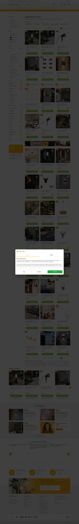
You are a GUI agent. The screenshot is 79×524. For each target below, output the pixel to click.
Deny (24, 271)
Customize (39, 271)
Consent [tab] (27, 255)
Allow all (55, 271)
